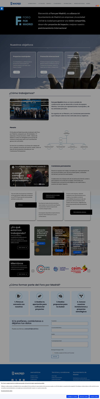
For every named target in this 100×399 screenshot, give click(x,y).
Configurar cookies (72, 396)
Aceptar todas (94, 396)
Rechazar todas (84, 396)
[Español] (98, 5)
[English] (96, 5)
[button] (2, 8)
